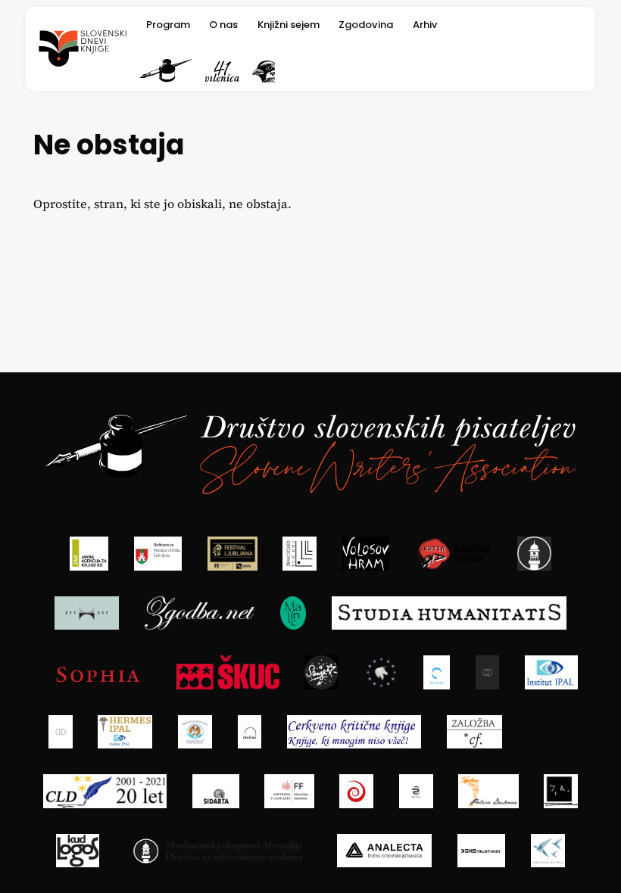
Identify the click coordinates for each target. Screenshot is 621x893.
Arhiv (425, 24)
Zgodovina (366, 24)
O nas (223, 24)
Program (168, 24)
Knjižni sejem (288, 24)
